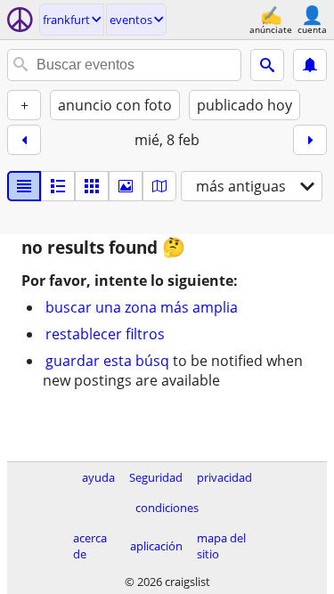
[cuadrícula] (92, 186)
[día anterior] (24, 140)
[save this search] (310, 65)
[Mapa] (159, 186)
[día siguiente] (310, 140)
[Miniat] (58, 186)
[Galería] (126, 186)
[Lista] (24, 186)
